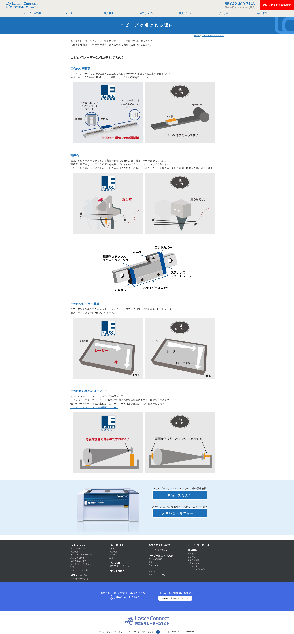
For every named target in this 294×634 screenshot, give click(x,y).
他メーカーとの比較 (79, 570)
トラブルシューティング (198, 563)
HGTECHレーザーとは (119, 566)
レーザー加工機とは (198, 545)
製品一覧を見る (180, 495)
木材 (151, 562)
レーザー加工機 (32, 13)
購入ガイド (185, 13)
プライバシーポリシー (116, 631)
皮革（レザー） (155, 565)
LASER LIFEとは (117, 548)
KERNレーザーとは (79, 578)
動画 (72, 567)
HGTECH (114, 562)
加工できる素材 (77, 557)
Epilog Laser (77, 545)
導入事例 (109, 13)
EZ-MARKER (116, 571)
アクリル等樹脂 (155, 558)
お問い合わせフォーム (179, 513)
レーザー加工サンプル (161, 555)
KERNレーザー (78, 575)
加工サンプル (147, 13)
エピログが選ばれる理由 (213, 35)
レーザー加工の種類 (196, 569)
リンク (190, 572)
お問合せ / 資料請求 (279, 5)
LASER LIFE (116, 545)
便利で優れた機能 (78, 560)
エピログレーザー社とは (81, 564)
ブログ (190, 575)
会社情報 (262, 13)
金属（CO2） (154, 571)
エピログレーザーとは (80, 548)
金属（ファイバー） (157, 574)
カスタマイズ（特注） (161, 545)
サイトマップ (134, 631)
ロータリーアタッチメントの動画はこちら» (94, 407)
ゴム (151, 568)
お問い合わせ (147, 631)
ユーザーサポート (223, 13)
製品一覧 (74, 551)
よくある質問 (193, 559)
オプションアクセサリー (81, 554)
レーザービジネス (158, 550)
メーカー (70, 13)
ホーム (197, 35)
